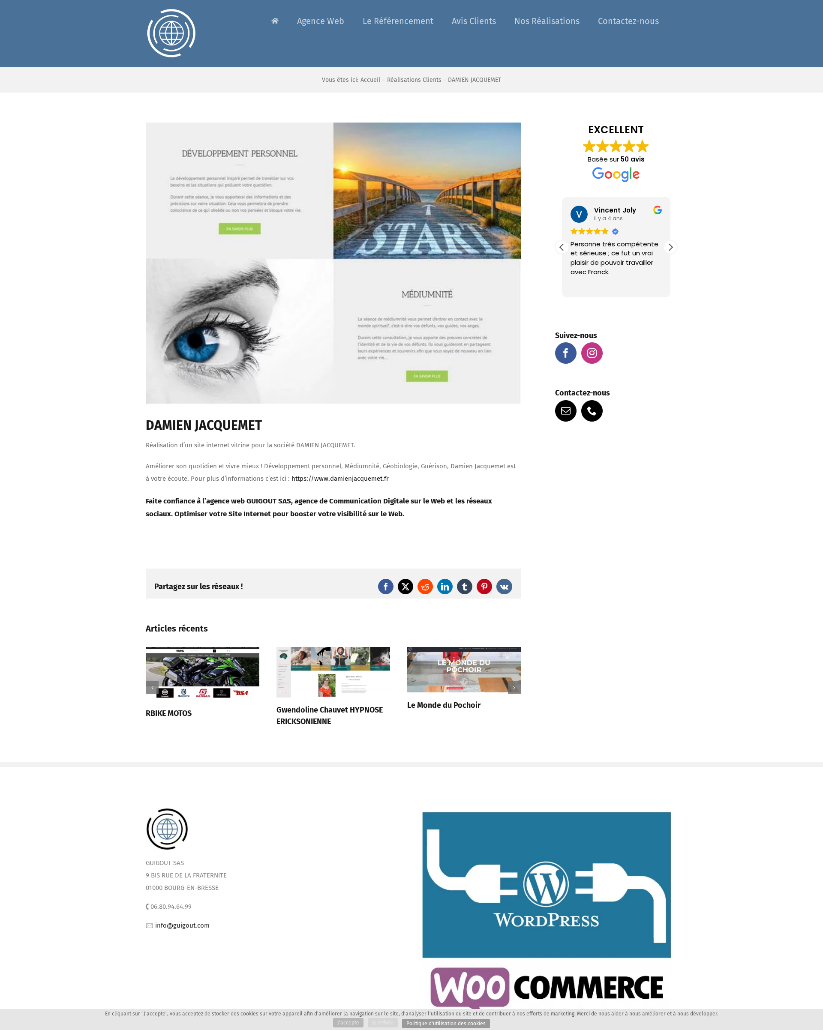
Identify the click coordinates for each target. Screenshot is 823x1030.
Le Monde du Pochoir (313, 705)
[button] (152, 690)
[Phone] (592, 411)
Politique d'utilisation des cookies (446, 1024)
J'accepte (348, 1023)
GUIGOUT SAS (268, 501)
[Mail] (566, 411)
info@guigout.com (182, 930)
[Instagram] (592, 353)
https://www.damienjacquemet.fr (340, 478)
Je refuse (382, 1023)
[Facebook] (566, 353)
